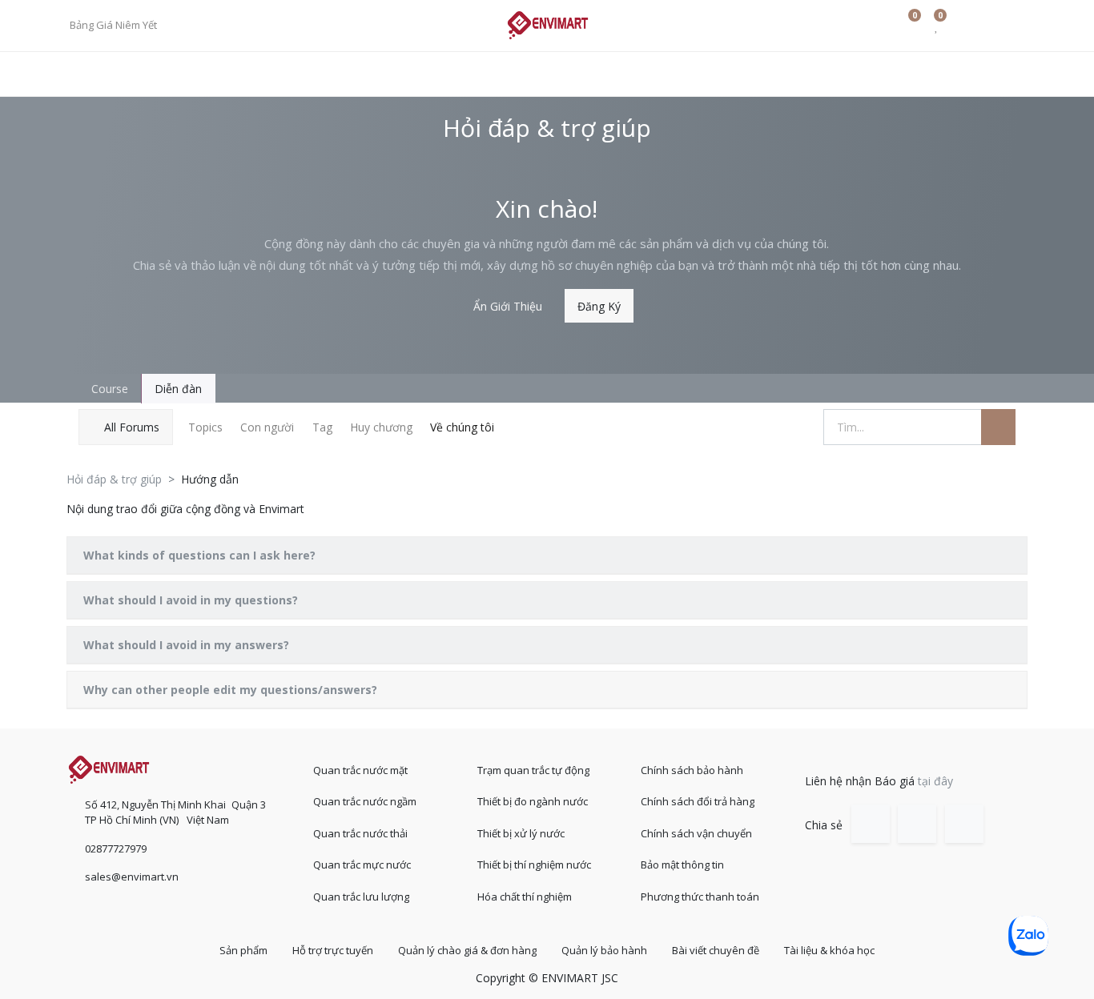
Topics (205, 427)
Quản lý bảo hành (604, 950)
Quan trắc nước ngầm (364, 801)
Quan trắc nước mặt (360, 770)
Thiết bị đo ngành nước (532, 801)
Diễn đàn (178, 388)
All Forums (131, 427)
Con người (267, 427)
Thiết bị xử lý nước (521, 833)
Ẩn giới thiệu (507, 306)
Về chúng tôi (462, 427)
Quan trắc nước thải (360, 833)
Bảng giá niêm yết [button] (114, 25)
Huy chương (381, 427)
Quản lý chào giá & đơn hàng (467, 950)
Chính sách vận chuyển (696, 833)
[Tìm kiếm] (998, 427)
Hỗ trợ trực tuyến (332, 950)
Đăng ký (599, 306)
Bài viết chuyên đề (715, 950)
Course (108, 388)
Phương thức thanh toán (700, 896)
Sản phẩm (243, 950)
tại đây (935, 780)
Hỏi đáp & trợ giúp (114, 479)
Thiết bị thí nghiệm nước (534, 864)
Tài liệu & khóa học (829, 950)
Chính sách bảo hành (692, 770)
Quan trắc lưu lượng (361, 896)
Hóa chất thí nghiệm (524, 896)
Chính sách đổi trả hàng (697, 801)
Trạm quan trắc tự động (533, 770)
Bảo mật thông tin (682, 864)
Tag (322, 427)
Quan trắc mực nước (362, 864)
